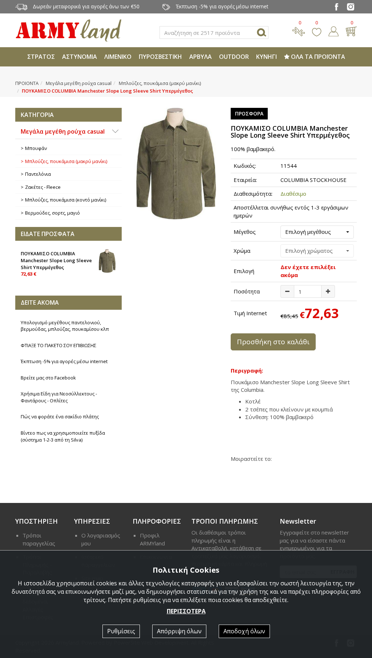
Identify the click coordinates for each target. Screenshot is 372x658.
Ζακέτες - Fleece (43, 187)
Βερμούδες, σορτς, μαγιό (52, 213)
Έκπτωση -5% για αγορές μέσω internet (64, 361)
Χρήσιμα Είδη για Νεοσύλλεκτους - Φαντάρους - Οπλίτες (59, 397)
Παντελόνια (38, 174)
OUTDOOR (234, 57)
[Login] (333, 30)
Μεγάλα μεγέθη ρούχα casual (79, 83)
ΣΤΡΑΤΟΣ (41, 57)
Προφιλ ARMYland (152, 539)
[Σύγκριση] (298, 30)
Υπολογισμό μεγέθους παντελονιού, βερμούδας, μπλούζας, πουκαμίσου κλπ (65, 326)
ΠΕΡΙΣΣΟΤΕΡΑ (186, 611)
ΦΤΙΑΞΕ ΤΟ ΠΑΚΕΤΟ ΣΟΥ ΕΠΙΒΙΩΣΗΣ (58, 345)
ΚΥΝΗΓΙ (266, 57)
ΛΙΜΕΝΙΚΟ (118, 57)
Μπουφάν (36, 148)
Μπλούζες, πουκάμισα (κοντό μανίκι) (65, 199)
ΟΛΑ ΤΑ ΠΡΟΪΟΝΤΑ (317, 57)
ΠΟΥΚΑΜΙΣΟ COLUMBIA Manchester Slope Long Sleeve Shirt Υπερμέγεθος (56, 263)
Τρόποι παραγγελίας (39, 539)
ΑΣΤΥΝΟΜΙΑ (79, 57)
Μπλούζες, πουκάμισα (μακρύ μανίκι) (160, 83)
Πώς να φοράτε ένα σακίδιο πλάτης (60, 416)
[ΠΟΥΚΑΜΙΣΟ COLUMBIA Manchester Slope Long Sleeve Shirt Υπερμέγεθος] (176, 163)
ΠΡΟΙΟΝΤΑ (27, 83)
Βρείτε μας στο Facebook (48, 377)
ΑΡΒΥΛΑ (200, 57)
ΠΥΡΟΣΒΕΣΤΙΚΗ (160, 57)
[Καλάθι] (351, 30)
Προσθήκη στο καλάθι (273, 341)
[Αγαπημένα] (317, 30)
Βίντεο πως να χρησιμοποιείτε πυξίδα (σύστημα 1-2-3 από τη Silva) (63, 436)
